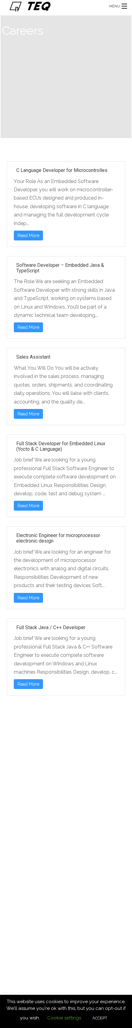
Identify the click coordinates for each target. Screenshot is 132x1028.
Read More (28, 235)
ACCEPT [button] (99, 1018)
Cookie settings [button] (64, 1018)
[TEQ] (52, 6)
